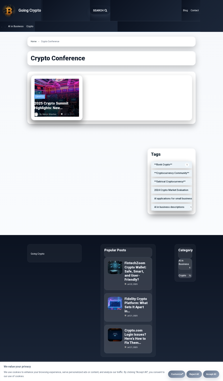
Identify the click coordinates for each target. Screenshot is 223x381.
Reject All (194, 374)
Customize (176, 374)
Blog (185, 10)
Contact (195, 10)
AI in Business (16, 26)
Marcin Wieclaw (49, 114)
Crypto (29, 26)
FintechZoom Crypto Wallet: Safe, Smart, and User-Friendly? (135, 271)
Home (34, 41)
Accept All (211, 374)
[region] (111, 371)
